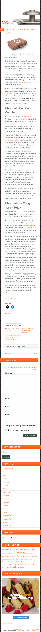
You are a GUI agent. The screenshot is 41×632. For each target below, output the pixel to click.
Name (7, 399)
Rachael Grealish (10, 299)
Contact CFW (7, 526)
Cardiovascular (6, 553)
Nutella (5, 522)
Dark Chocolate (12, 559)
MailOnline (27, 116)
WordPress (20, 630)
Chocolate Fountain (31, 553)
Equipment (6, 505)
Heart (23, 562)
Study (34, 564)
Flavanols (34, 559)
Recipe (11, 564)
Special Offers (7, 519)
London (27, 562)
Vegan (5, 512)
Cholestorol (13, 556)
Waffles (19, 567)
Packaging (6, 502)
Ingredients (6, 499)
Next (35, 353)
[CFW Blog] (20, 17)
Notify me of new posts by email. (19, 430)
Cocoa (20, 556)
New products (7, 516)
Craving (35, 556)
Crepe (4, 478)
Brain (21, 549)
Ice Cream (6, 495)
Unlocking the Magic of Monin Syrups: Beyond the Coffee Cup (12, 337)
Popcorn (5, 485)
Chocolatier (5, 556)
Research (16, 564)
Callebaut (33, 549)
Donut (4, 489)
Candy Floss (6, 492)
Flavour (4, 562)
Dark (6, 559)
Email (7, 406)
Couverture (30, 556)
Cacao (25, 549)
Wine (22, 567)
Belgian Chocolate (10, 549)
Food (8, 562)
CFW (12, 553)
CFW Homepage (8, 468)
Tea (10, 567)
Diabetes (23, 559)
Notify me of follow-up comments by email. (20, 426)
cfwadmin (24, 346)
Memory (31, 562)
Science (22, 564)
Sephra (29, 564)
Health (19, 561)
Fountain (13, 562)
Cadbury (29, 549)
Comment (9, 373)
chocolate (22, 82)
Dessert (19, 559)
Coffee (25, 556)
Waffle (5, 475)
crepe (3, 559)
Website (8, 414)
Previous (8, 353)
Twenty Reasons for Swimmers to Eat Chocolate (27, 330)
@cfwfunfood (7, 624)
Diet (27, 559)
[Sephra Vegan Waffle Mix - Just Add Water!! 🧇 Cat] (20, 596)
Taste (7, 567)
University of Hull (11, 93)
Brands (5, 509)
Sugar (4, 567)
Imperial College (28, 225)
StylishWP (35, 630)
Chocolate (6, 472)
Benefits (18, 549)
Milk (34, 562)
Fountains (6, 482)
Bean (3, 549)
